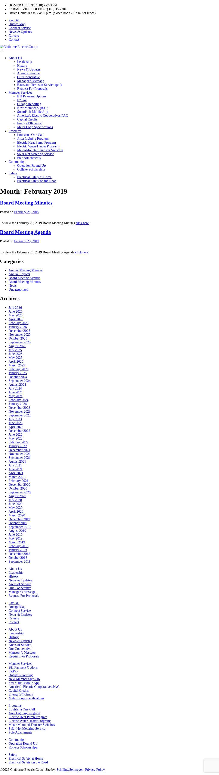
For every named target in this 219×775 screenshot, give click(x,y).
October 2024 (18, 377)
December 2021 (19, 450)
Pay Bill (14, 20)
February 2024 (18, 400)
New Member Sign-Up (32, 108)
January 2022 (18, 446)
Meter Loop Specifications (35, 127)
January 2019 (18, 550)
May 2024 (15, 396)
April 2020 (16, 511)
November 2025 (20, 334)
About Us (15, 58)
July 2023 (15, 419)
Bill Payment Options (31, 96)
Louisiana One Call (30, 135)
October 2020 (18, 488)
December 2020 (19, 484)
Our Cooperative (28, 77)
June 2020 (15, 504)
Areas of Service (28, 73)
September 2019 (20, 527)
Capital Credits (27, 119)
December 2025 (19, 330)
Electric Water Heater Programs (38, 146)
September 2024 (20, 380)
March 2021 (17, 477)
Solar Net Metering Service (35, 154)
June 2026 (15, 311)
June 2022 (15, 434)
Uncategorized (18, 289)
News (12, 285)
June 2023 (15, 423)
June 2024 (15, 392)
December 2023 (19, 407)
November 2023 (20, 411)
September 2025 (20, 342)
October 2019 (18, 523)
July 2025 (15, 350)
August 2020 (17, 496)
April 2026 (16, 319)
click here (82, 223)
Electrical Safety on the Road (36, 181)
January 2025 (18, 373)
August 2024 (17, 384)
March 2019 (17, 542)
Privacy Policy (95, 769)
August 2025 (17, 346)
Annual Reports (19, 274)
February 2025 (18, 369)
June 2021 (15, 469)
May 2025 (15, 357)
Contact (14, 39)
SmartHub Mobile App (32, 111)
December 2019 (19, 519)
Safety (13, 173)
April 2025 (16, 361)
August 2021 (17, 461)
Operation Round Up (31, 165)
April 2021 (16, 473)
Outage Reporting (29, 104)
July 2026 (15, 307)
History (22, 65)
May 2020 (15, 507)
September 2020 (20, 492)
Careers (14, 35)
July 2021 (15, 465)
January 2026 (18, 327)
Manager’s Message (30, 81)
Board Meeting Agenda (25, 232)
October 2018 (18, 557)
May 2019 (15, 538)
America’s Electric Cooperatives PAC (42, 115)
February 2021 (18, 480)
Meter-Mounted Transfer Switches (40, 150)
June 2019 (15, 534)
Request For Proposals (32, 88)
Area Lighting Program (33, 138)
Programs (15, 131)
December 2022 (19, 430)
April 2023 (16, 427)
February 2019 (18, 546)
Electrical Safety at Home (34, 177)
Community (17, 161)
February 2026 (18, 323)
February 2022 (18, 442)
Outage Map (17, 24)
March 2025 (17, 365)
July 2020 (15, 500)
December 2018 (19, 554)
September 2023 (20, 415)
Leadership (24, 61)
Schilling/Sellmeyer (69, 769)
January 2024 (18, 404)
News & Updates (20, 32)
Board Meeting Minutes (26, 203)
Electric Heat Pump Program (36, 142)
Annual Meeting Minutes (25, 270)
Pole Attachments (29, 158)
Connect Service (20, 28)
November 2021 (20, 454)
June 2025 (15, 354)
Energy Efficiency (29, 123)
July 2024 (15, 388)
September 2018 (20, 561)
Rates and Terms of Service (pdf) (39, 85)
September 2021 (20, 457)
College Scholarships (31, 169)
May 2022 (15, 438)
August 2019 (17, 530)
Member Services (20, 92)
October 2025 (18, 338)
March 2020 (17, 515)
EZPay (22, 100)
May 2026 (15, 315)
